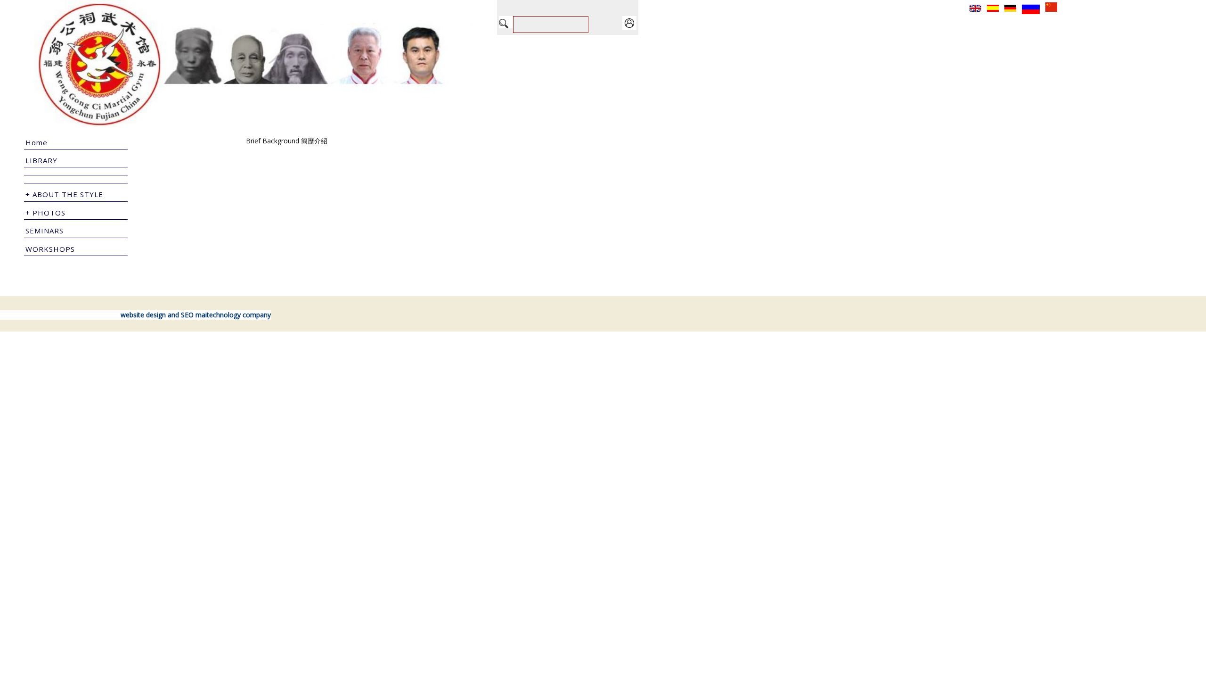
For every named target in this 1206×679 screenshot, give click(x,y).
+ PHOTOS (45, 212)
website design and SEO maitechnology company (196, 314)
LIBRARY (41, 160)
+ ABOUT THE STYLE (64, 194)
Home (36, 142)
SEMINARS (44, 230)
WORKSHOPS (50, 249)
